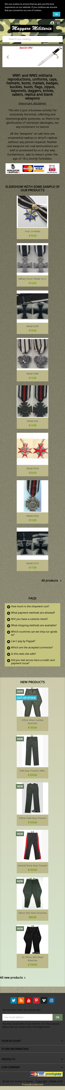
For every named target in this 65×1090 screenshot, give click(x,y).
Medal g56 (32, 421)
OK (56, 14)
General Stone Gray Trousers (32, 865)
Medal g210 (32, 563)
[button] (6, 56)
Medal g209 (32, 326)
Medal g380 (32, 373)
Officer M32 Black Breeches (32, 912)
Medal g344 (32, 468)
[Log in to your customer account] (52, 23)
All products (52, 581)
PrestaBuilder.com (32, 1084)
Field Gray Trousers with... (32, 770)
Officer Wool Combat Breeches (32, 722)
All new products (13, 978)
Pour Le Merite (32, 231)
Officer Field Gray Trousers (32, 818)
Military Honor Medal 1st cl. (32, 278)
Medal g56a (32, 515)
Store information (15, 1049)
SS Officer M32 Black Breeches (32, 959)
